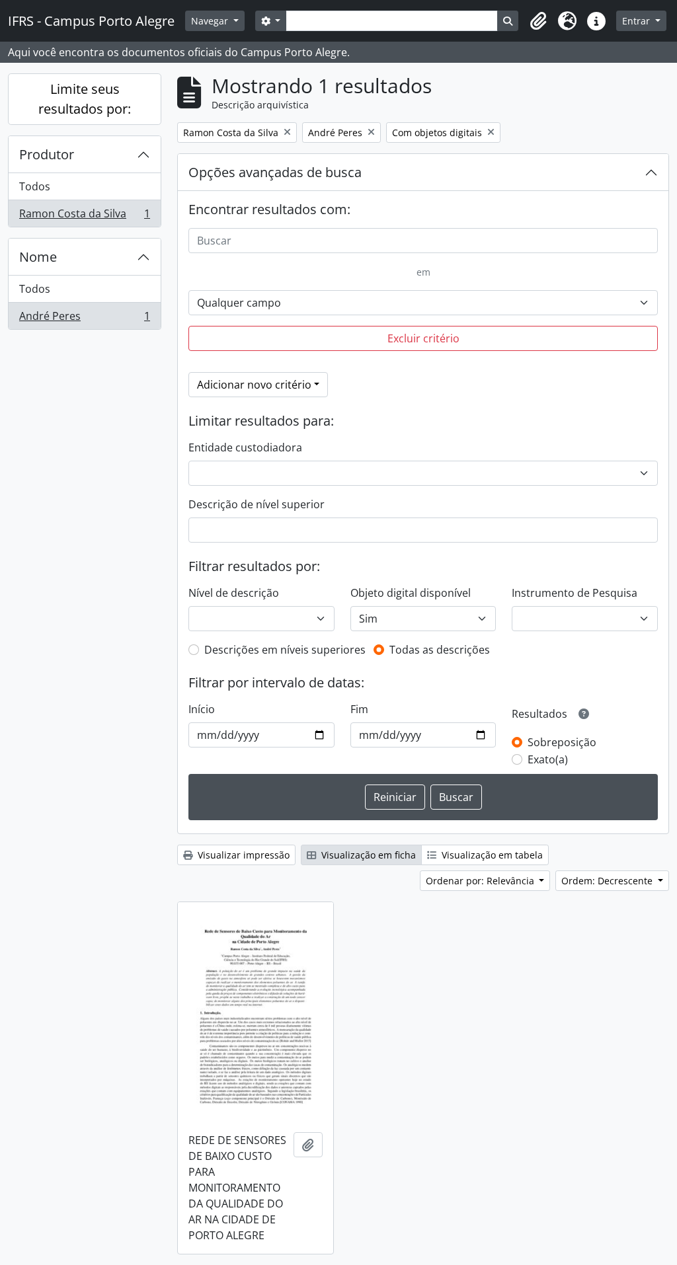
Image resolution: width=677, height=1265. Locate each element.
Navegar (211, 21)
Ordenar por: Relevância (481, 880)
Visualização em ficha (367, 855)
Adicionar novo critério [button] (254, 384)
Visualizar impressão (242, 855)
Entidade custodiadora (245, 447)
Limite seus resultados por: (84, 99)
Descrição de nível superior (256, 504)
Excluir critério (423, 338)
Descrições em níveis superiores (285, 649)
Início (201, 709)
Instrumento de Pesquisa (574, 593)
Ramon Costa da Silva (84, 216)
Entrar (637, 21)
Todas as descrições (439, 649)
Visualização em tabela (491, 855)
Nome (38, 257)
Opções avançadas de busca (275, 172)
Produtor (46, 154)
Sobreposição (562, 742)
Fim (359, 709)
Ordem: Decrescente (608, 880)
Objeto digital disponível (410, 593)
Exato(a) (548, 759)
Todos (34, 186)
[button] (538, 21)
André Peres (84, 319)
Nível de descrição (233, 593)
